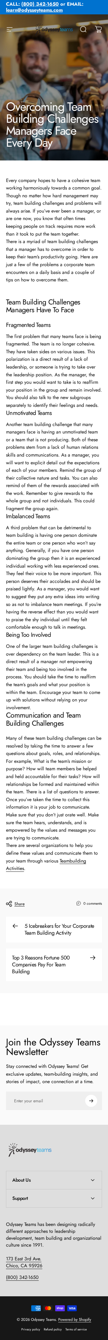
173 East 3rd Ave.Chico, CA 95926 (24, 1262)
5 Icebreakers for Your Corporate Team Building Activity (59, 929)
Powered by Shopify (74, 1319)
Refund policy (53, 1329)
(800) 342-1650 (22, 1277)
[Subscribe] (91, 1101)
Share (19, 904)
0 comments (92, 903)
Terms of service (76, 1329)
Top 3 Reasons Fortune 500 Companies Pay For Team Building (41, 964)
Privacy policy (30, 1329)
